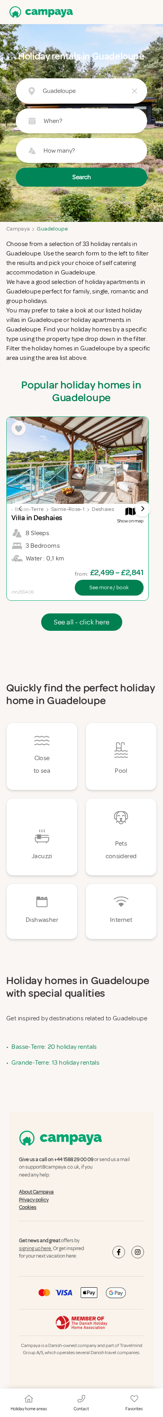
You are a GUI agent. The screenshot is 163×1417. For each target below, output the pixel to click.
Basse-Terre (29, 509)
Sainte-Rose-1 (68, 509)
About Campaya (36, 1192)
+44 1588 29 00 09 (73, 1159)
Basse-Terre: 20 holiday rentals (54, 1047)
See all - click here (82, 622)
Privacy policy (34, 1200)
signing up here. (35, 1248)
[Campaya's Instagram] (137, 1252)
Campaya (18, 228)
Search (81, 177)
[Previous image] (20, 508)
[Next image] (142, 508)
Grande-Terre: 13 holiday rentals (55, 1063)
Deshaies (103, 509)
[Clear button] (134, 91)
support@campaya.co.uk (52, 1167)
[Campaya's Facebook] (118, 1252)
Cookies (27, 1207)
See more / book (109, 587)
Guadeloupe (52, 228)
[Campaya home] (39, 12)
